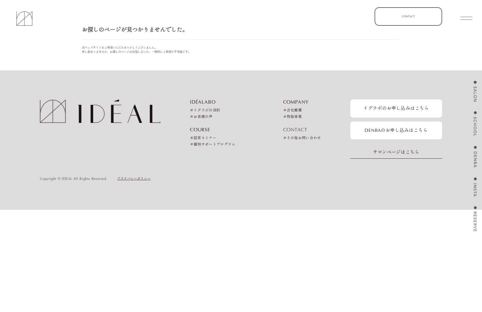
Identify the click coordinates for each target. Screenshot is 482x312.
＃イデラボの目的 (205, 110)
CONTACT (408, 16)
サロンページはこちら (396, 152)
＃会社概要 (292, 110)
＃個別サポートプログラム (213, 144)
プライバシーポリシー (134, 178)
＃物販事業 (292, 117)
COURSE (200, 130)
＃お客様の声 (201, 117)
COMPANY (296, 102)
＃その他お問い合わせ (302, 138)
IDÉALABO (203, 102)
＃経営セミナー (203, 138)
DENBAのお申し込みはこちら (396, 130)
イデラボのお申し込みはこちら (396, 108)
